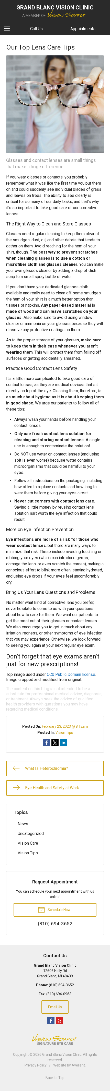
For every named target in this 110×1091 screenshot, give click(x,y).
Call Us (36, 28)
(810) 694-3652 (61, 985)
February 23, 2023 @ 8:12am (65, 726)
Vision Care (28, 843)
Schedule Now (59, 910)
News (23, 823)
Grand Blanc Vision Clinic (61, 1054)
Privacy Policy (36, 1065)
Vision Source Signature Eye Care (55, 1039)
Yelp (59, 1020)
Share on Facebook (46, 742)
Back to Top (55, 1078)
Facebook (50, 1020)
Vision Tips (64, 732)
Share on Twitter (55, 742)
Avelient (78, 1065)
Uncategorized (31, 833)
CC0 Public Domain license (71, 674)
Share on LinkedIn (63, 742)
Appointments (82, 28)
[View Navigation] (8, 29)
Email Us (55, 1007)
